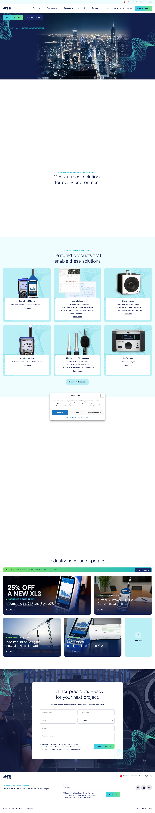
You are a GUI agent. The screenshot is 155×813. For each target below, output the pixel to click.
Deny (78, 412)
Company (68, 8)
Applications (52, 8)
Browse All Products (77, 382)
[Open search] (108, 8)
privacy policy (75, 749)
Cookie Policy (70, 417)
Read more (10, 610)
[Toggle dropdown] (41, 8)
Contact (95, 8)
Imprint (86, 417)
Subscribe (113, 795)
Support (81, 8)
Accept (60, 412)
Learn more (27, 308)
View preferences (95, 412)
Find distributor (33, 18)
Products (36, 8)
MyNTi (119, 8)
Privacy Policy (79, 417)
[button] (102, 396)
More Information (143, 570)
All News (138, 641)
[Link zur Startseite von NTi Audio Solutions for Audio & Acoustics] (7, 8)
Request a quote (13, 18)
